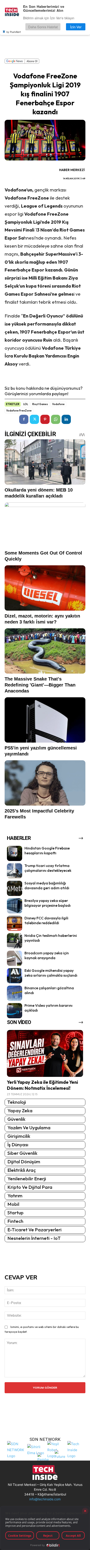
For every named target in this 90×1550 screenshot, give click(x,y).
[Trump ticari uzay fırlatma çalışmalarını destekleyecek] (14, 870)
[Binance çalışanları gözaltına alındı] (14, 993)
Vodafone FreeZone (19, 410)
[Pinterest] (45, 419)
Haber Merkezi (72, 170)
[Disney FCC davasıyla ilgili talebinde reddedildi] (14, 923)
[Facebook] (23, 419)
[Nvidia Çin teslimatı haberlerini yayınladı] (14, 940)
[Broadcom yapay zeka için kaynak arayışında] (14, 958)
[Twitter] (34, 419)
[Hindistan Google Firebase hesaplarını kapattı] (14, 853)
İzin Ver (75, 26)
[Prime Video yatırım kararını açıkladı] (14, 1010)
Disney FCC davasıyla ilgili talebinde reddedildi (46, 920)
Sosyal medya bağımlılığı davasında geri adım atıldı (46, 885)
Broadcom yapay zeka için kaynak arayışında (46, 955)
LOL (25, 404)
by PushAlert (13, 32)
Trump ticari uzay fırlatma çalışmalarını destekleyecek (47, 868)
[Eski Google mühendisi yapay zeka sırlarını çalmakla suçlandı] (14, 975)
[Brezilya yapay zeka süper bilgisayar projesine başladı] (14, 905)
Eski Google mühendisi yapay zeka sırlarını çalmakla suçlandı (50, 973)
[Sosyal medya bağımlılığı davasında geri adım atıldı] (14, 888)
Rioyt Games (40, 404)
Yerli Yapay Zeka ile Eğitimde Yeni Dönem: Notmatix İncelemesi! (42, 1085)
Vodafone (58, 404)
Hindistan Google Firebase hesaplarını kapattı (47, 850)
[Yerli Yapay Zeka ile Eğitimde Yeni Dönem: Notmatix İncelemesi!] (45, 1053)
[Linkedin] (66, 419)
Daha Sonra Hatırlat (43, 26)
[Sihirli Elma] (36, 1449)
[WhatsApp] (55, 419)
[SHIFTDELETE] (16, 1449)
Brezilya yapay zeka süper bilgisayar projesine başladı (47, 903)
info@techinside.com (45, 1499)
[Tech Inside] (76, 1449)
